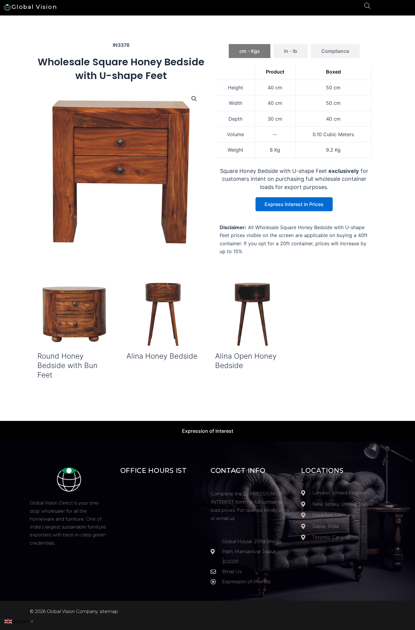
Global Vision (34, 6)
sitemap (109, 611)
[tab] (249, 51)
